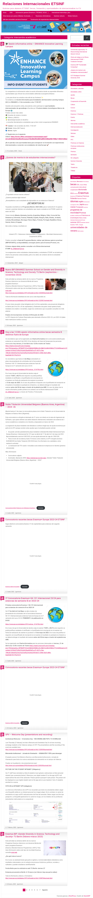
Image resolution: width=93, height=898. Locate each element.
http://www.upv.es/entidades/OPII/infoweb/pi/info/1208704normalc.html (28, 878)
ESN (11, 12)
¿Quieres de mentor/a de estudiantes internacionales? (30, 157)
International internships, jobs (61, 12)
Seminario (74, 155)
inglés (81, 201)
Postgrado (79, 207)
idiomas (74, 201)
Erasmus (73, 111)
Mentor (86, 204)
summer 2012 (75, 222)
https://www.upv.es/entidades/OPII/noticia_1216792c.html (24, 369)
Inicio (4, 12)
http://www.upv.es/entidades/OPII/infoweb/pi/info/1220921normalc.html (28, 300)
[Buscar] (87, 37)
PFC (72, 139)
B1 (83, 181)
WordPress (72, 896)
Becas (72, 98)
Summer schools (59, 16)
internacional (87, 201)
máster (73, 207)
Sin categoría (74, 158)
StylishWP (87, 896)
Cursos (73, 108)
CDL (78, 184)
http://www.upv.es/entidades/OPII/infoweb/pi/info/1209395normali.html (28, 749)
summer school (85, 222)
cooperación (74, 190)
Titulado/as (74, 167)
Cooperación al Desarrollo (78, 101)
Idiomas (73, 120)
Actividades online (76, 92)
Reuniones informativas (43, 16)
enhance (76, 193)
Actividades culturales (77, 88)
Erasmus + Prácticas (77, 114)
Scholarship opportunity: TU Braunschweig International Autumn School (79, 52)
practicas (86, 207)
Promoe (82, 213)
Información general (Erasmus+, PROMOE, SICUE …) (32, 12)
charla (81, 184)
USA (79, 231)
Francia (84, 198)
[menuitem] (4, 12)
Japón (81, 204)
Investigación (75, 130)
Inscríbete (35, 231)
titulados (72, 224)
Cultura (73, 104)
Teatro (73, 164)
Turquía (81, 224)
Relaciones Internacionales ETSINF (33, 4)
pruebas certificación (75, 215)
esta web (8, 290)
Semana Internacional (76, 220)
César (20, 151)
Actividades (73, 181)
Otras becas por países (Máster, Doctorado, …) (17, 16)
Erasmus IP (73, 196)
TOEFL (77, 224)
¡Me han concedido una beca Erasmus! (15, 19)
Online (72, 136)
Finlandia (73, 198)
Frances (79, 198)
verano (81, 231)
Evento (73, 117)
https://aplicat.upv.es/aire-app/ (36, 458)
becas (73, 184)
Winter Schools (72, 16)
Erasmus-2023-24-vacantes (12, 586)
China (85, 184)
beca (87, 181)
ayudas (73, 95)
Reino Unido (82, 218)
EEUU (72, 193)
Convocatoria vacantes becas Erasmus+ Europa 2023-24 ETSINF (35, 519)
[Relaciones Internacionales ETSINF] (46, 27)
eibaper (21, 263)
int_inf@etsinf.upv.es (17, 249)
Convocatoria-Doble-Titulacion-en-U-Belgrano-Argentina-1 (20, 508)
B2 (85, 181)
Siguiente (45, 890)
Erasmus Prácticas (82, 196)
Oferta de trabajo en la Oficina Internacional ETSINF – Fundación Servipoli (79, 59)
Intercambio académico (78, 124)
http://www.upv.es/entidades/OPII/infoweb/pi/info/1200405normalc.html (28, 293)
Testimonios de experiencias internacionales (45, 19)
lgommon (20, 325)
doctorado (82, 189)
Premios (73, 151)
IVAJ (77, 204)
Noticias (73, 133)
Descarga (40, 508)
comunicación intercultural (78, 187)
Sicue (83, 220)
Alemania (79, 181)
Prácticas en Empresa (77, 143)
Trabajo (73, 170)
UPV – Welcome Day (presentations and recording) (28, 734)
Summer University (76, 161)
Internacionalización (77, 127)
